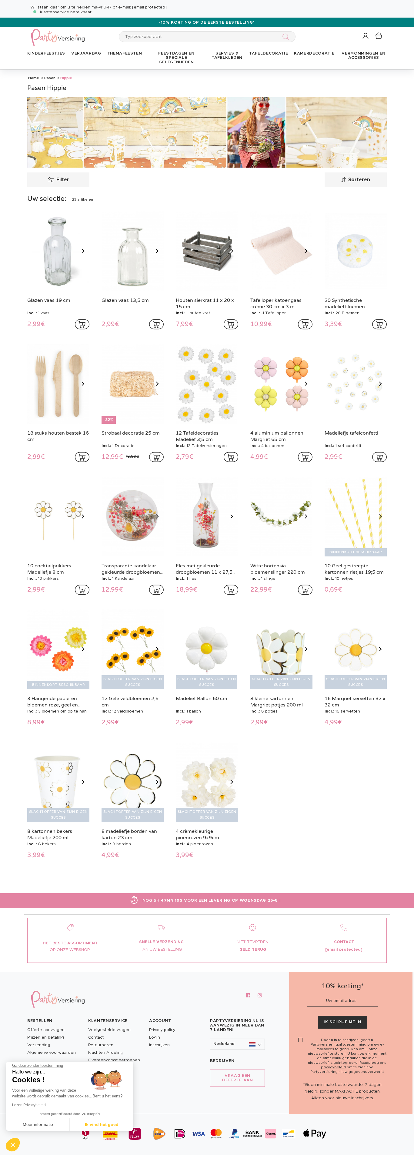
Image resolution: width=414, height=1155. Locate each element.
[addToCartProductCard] (82, 324)
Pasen (49, 78)
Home (33, 78)
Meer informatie (38, 1124)
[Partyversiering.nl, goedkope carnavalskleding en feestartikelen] (57, 33)
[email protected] (149, 7)
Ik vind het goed (102, 1124)
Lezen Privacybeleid (29, 1105)
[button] (365, 36)
